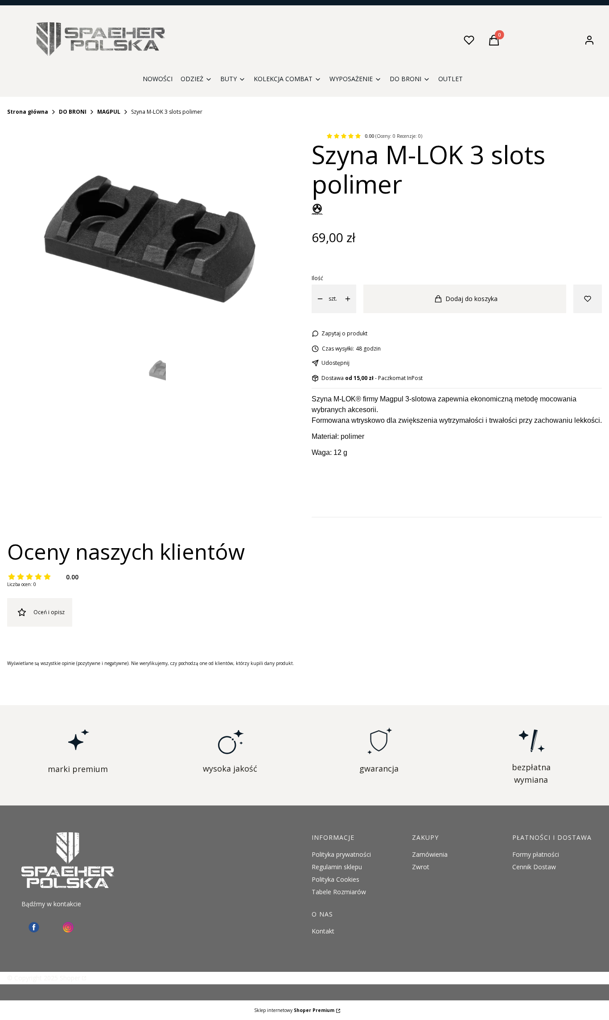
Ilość (317, 278)
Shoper (70, 978)
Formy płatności (535, 854)
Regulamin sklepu (337, 867)
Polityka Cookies (335, 879)
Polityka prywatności (341, 854)
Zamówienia (430, 854)
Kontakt (323, 931)
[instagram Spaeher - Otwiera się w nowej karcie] (68, 927)
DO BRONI (72, 112)
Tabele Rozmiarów (339, 892)
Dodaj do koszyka (471, 298)
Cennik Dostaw (534, 867)
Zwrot (420, 867)
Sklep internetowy (294, 1010)
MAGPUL (108, 112)
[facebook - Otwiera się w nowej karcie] (33, 927)
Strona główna (27, 112)
